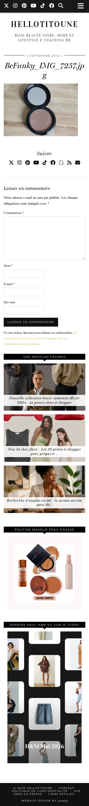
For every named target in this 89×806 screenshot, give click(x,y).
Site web (9, 302)
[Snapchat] (61, 162)
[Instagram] (15, 6)
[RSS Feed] (69, 162)
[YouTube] (34, 6)
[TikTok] (43, 6)
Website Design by (45, 800)
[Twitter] (6, 6)
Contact (66, 788)
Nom (8, 265)
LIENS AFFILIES (61, 794)
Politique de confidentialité (40, 791)
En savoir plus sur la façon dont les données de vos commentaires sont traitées (40, 338)
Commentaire (14, 212)
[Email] (77, 162)
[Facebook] (51, 6)
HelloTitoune (44, 24)
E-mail (9, 284)
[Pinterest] (24, 6)
